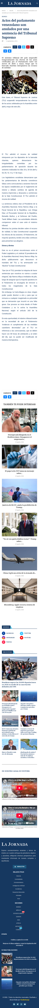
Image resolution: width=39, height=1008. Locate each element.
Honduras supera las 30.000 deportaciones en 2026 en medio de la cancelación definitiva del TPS (19, 684)
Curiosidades (18, 879)
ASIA (18, 920)
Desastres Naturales (19, 892)
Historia (18, 876)
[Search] (37, 3)
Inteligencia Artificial (19, 885)
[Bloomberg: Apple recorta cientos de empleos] (19, 590)
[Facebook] (14, 1004)
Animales (18, 895)
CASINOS (18, 929)
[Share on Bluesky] (5, 51)
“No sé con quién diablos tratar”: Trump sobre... (19, 540)
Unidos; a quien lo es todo (19, 940)
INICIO (3, 10)
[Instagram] (21, 1004)
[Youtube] (25, 1004)
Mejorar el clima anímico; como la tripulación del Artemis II (19, 944)
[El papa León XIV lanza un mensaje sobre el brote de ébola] (19, 456)
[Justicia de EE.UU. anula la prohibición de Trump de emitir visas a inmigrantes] (19, 490)
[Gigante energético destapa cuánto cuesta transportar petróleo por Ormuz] (29, 695)
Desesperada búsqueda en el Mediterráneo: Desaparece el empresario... (19, 437)
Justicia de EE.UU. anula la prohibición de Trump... (19, 506)
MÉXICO (18, 910)
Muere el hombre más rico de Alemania (9, 753)
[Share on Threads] (32, 47)
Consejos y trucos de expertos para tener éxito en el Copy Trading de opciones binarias (29, 731)
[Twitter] (17, 1004)
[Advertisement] (19, 130)
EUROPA (18, 916)
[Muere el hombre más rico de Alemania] (10, 744)
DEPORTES (18, 926)
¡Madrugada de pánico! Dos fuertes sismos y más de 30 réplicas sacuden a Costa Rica (28, 754)
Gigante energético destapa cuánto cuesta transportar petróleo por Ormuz (28, 706)
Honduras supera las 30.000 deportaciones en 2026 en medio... (25, 958)
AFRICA (18, 923)
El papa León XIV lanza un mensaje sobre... (19, 472)
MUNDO (18, 907)
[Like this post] (15, 47)
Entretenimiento (18, 882)
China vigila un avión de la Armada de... (19, 573)
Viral (18, 898)
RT (2, 41)
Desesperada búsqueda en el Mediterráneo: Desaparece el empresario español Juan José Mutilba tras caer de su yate (9, 708)
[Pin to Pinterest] (28, 47)
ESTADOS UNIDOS (18, 913)
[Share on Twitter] (23, 47)
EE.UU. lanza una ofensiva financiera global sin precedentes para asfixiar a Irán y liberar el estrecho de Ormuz (10, 732)
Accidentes (18, 889)
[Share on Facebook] (19, 47)
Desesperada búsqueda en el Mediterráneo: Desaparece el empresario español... (26, 971)
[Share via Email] (9, 51)
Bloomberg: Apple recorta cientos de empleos (19, 606)
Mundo (11, 10)
